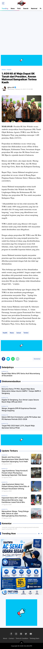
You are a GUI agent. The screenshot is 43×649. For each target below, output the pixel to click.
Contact (11, 638)
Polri (19, 8)
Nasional (34, 8)
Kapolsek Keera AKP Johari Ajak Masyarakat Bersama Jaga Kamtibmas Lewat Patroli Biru (14, 500)
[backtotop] (21, 643)
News (13, 8)
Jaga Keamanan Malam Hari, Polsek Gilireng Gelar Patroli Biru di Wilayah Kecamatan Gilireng (15, 486)
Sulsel (18, 333)
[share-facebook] (3, 359)
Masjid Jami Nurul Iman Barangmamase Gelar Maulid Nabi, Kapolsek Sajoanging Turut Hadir (15, 459)
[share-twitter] (8, 359)
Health (5, 333)
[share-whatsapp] (13, 359)
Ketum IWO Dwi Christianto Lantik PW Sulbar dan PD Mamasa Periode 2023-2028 (21, 418)
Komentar (36, 359)
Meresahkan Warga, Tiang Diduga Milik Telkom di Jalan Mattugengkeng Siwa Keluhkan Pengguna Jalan (15, 513)
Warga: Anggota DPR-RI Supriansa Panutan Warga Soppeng (19, 409)
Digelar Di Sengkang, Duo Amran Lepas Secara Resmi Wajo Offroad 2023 (20, 401)
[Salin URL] (17, 359)
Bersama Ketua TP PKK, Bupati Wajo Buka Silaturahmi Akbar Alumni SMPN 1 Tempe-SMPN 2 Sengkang (21, 391)
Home (4, 69)
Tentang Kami (34, 638)
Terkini (25, 333)
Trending (5, 8)
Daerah (25, 8)
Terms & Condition (22, 638)
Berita (5, 455)
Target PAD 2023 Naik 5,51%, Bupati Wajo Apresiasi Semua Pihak (18, 427)
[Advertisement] (21, 33)
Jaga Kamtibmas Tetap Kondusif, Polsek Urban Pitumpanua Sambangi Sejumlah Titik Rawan (15, 473)
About (5, 638)
